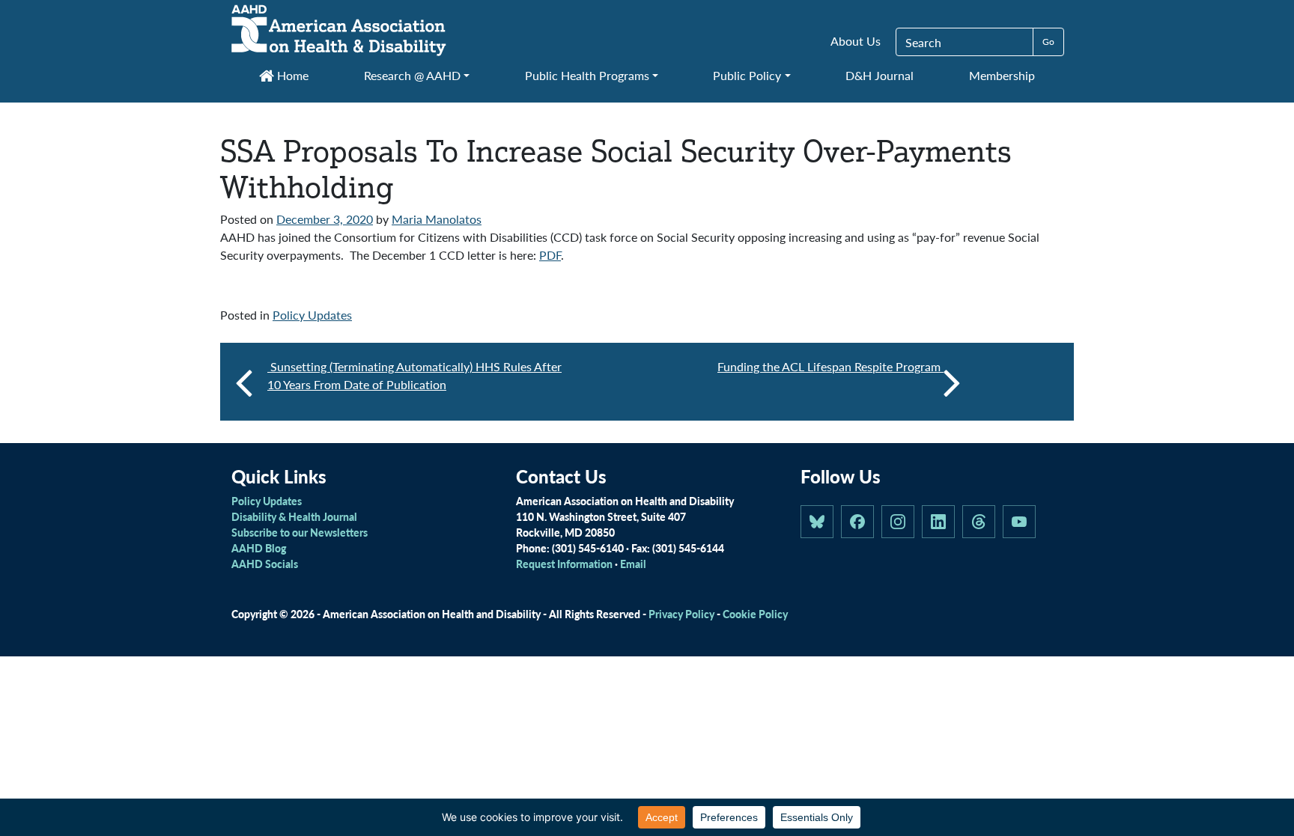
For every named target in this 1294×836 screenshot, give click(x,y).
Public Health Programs (587, 75)
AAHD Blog (258, 547)
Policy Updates (312, 314)
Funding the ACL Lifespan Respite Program (830, 366)
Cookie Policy (755, 613)
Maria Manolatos (437, 219)
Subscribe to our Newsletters (299, 532)
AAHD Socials (264, 563)
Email (633, 563)
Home (291, 75)
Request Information (564, 563)
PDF (550, 254)
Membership (1002, 75)
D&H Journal (879, 75)
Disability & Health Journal (294, 516)
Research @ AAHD (412, 75)
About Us (855, 40)
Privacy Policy (681, 613)
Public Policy (747, 75)
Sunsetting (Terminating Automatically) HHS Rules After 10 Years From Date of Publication (414, 375)
